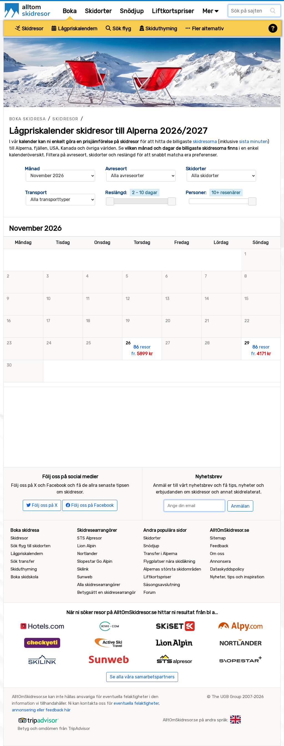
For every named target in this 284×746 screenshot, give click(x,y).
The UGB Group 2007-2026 (238, 696)
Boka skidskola (24, 576)
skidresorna (205, 141)
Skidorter (98, 11)
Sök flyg (121, 29)
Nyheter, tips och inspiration (237, 576)
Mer (208, 11)
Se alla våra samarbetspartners (142, 676)
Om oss (217, 553)
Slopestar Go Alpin (94, 561)
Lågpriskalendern (77, 29)
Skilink (82, 569)
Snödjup (132, 11)
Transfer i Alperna (160, 553)
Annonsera (220, 561)
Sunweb (84, 576)
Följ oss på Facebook (92, 505)
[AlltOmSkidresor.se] (28, 9)
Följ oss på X (44, 505)
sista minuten (253, 141)
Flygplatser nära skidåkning (169, 561)
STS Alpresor (89, 538)
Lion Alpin (86, 545)
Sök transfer (22, 561)
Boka (70, 11)
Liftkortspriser (173, 11)
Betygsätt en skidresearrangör (106, 592)
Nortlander (87, 553)
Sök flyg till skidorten (30, 545)
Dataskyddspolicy (227, 569)
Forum (149, 592)
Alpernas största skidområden (172, 569)
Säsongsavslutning (161, 584)
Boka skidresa (27, 118)
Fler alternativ (207, 29)
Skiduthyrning (160, 29)
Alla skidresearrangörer (98, 584)
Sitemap (218, 538)
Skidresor (32, 29)
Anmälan (240, 506)
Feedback (219, 545)
